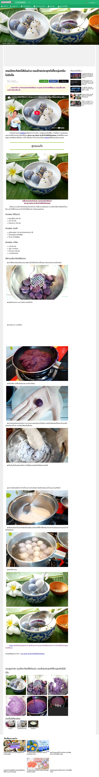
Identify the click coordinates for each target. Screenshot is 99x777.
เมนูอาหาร (15, 6)
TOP (95, 774)
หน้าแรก (5, 6)
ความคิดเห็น (45, 81)
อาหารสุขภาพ (27, 6)
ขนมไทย (33, 728)
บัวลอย (11, 645)
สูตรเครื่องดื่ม (64, 6)
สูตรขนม (52, 6)
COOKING (20, 2)
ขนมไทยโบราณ (22, 728)
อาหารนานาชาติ (40, 6)
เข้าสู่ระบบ (93, 2)
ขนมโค (10, 728)
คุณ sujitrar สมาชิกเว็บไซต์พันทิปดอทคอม (32, 654)
